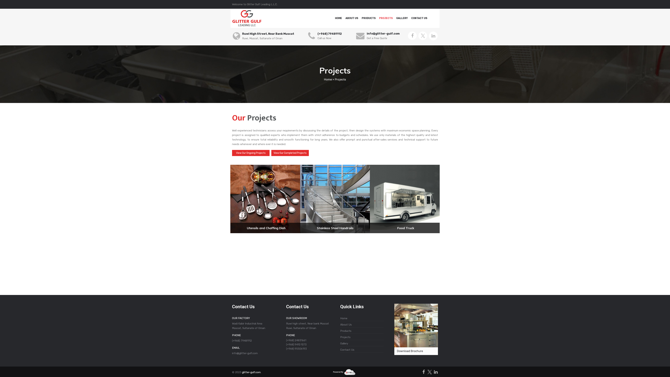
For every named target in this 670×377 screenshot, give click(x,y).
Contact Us (419, 18)
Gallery (402, 18)
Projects (386, 18)
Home (338, 18)
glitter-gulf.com (251, 372)
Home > (329, 79)
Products (369, 18)
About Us (351, 18)
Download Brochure (410, 351)
